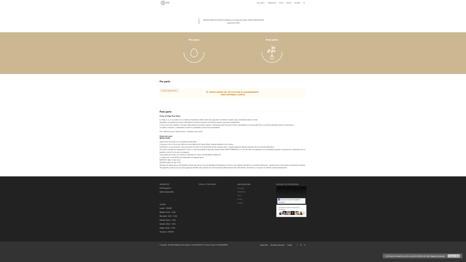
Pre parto (194, 39)
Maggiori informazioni (438, 256)
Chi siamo (240, 188)
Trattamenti (241, 192)
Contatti (240, 203)
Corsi (239, 195)
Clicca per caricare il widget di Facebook (289, 201)
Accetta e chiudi (453, 256)
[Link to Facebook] (297, 245)
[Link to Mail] (304, 245)
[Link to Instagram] (301, 245)
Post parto (272, 39)
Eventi (239, 199)
